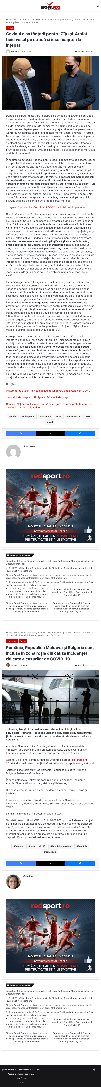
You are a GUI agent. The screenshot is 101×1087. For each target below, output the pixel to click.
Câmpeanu (28, 416)
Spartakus (15, 51)
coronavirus (74, 416)
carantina (46, 416)
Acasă (11, 19)
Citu (59, 416)
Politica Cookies (20, 1078)
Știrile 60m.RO (23, 19)
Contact (21, 1082)
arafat (14, 416)
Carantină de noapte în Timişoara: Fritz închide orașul (37, 397)
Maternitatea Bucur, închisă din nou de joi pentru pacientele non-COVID (48, 390)
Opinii (35, 19)
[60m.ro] (50, 6)
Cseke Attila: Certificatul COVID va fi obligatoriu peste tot (52, 207)
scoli (51, 422)
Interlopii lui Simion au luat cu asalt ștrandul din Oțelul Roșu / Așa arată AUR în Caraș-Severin (72, 592)
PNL (89, 416)
